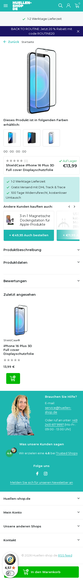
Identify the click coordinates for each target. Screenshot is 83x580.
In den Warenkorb (45, 572)
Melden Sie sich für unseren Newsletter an (41, 482)
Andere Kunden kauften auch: (28, 206)
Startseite (27, 42)
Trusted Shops (66, 453)
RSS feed (65, 555)
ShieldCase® (11, 340)
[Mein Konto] (68, 5)
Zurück (13, 42)
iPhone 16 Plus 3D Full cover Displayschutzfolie (18, 350)
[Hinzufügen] (13, 378)
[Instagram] (45, 474)
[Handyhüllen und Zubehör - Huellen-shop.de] (29, 5)
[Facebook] (37, 474)
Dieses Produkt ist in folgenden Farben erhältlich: (35, 122)
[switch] (10, 573)
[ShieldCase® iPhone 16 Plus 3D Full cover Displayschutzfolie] (20, 320)
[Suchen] (60, 5)
